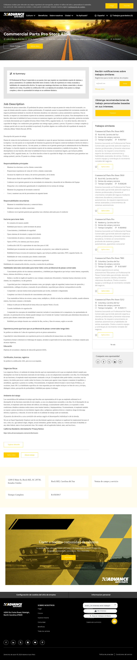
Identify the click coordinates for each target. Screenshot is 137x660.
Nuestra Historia (43, 618)
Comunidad (41, 622)
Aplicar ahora (107, 166)
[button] (35, 46)
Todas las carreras (44, 631)
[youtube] (35, 642)
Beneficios (43, 16)
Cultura (40, 613)
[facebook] (6, 642)
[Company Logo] (14, 15)
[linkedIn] (13, 642)
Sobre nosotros (56, 16)
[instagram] (27, 642)
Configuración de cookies (76, 7)
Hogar (40, 609)
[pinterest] (42, 642)
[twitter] (20, 642)
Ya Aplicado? (81, 16)
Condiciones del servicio (124, 654)
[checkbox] (15, 46)
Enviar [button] (125, 83)
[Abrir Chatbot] (114, 621)
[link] (99, 89)
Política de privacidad (106, 654)
